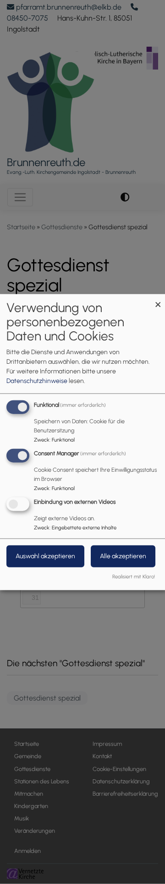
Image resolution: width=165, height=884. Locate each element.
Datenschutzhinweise (36, 381)
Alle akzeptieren (123, 556)
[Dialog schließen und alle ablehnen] (158, 300)
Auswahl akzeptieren (45, 556)
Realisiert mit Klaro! (133, 576)
